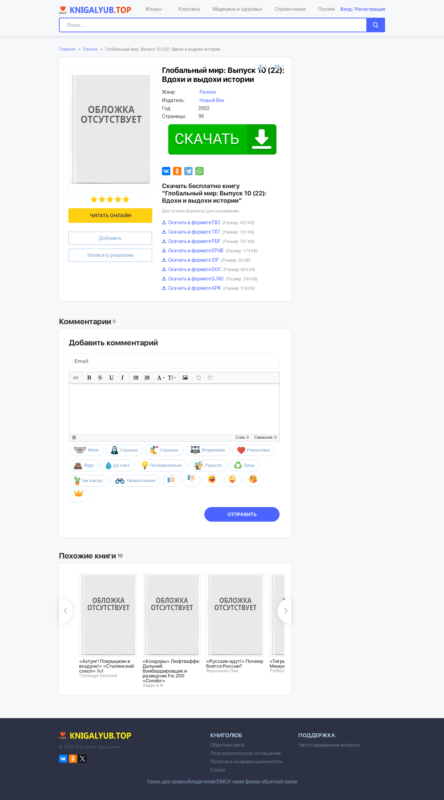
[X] (82, 759)
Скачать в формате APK (211, 288)
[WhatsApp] (199, 171)
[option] (106, 625)
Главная (67, 49)
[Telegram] (188, 171)
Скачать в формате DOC (211, 269)
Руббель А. (281, 670)
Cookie (217, 770)
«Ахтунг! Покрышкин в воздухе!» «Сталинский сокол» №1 (106, 666)
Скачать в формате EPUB (212, 250)
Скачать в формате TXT (210, 232)
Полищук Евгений (98, 675)
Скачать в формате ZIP (208, 260)
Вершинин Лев (222, 670)
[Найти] (375, 25)
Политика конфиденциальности (246, 761)
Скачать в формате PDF (210, 241)
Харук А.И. (153, 685)
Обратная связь (227, 745)
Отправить (242, 514)
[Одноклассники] (177, 171)
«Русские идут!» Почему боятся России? (234, 663)
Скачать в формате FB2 (210, 222)
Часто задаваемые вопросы (329, 745)
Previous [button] (66, 610)
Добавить (110, 238)
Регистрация (370, 9)
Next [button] (284, 610)
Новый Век (211, 100)
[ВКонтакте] (166, 171)
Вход (346, 9)
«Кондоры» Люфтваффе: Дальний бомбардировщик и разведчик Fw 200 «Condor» (171, 670)
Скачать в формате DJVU (212, 278)
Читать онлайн (110, 215)
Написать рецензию (110, 255)
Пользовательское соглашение (245, 753)
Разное (90, 49)
